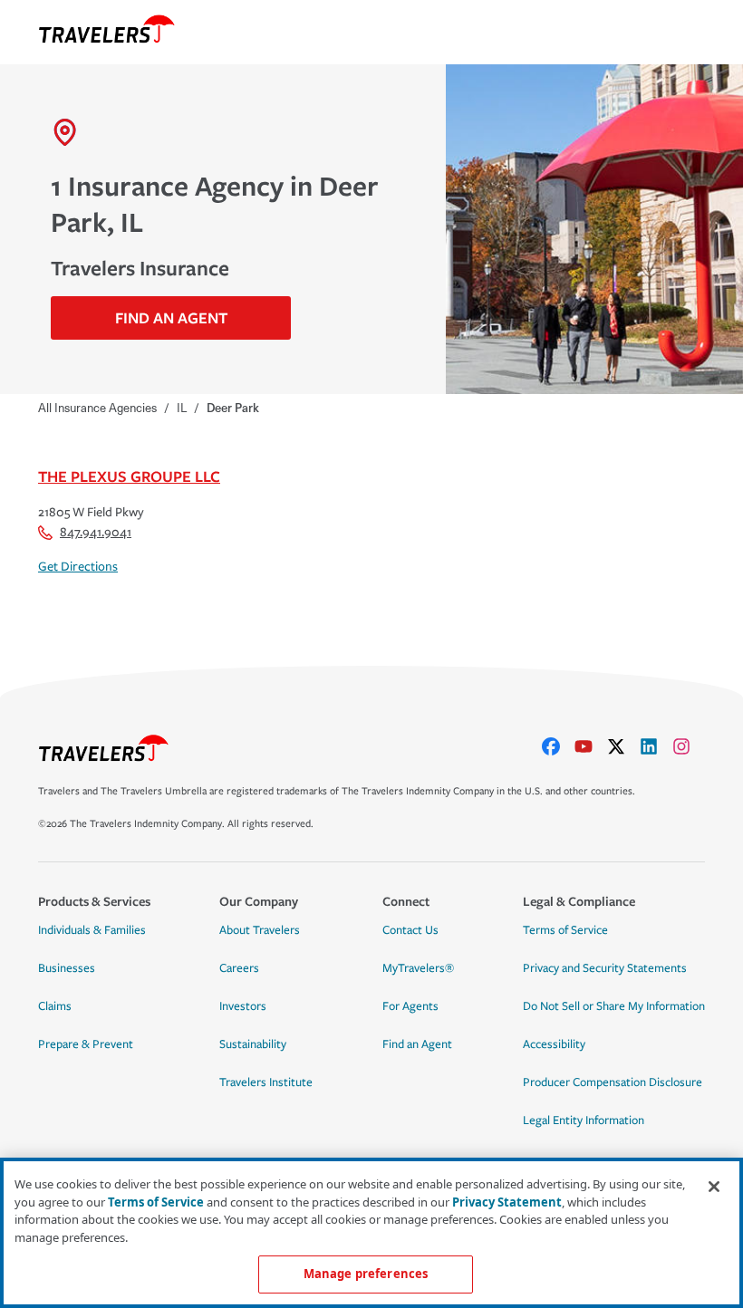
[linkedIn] (656, 746)
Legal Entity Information (583, 1120)
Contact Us (410, 930)
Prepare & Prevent (85, 1044)
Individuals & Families (92, 930)
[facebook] (558, 746)
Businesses (66, 968)
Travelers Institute (266, 1082)
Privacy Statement (507, 1202)
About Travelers (259, 930)
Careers (239, 968)
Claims (55, 1006)
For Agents (410, 1006)
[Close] (714, 1187)
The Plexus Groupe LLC (129, 476)
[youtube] (590, 746)
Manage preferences (366, 1273)
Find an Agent (417, 1044)
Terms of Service (565, 930)
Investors (242, 1006)
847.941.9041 (95, 532)
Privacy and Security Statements (605, 968)
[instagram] (688, 746)
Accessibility (554, 1044)
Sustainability (252, 1044)
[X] (623, 746)
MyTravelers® (418, 968)
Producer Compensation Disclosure (612, 1082)
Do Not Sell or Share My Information (614, 1006)
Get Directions (78, 566)
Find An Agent (171, 317)
